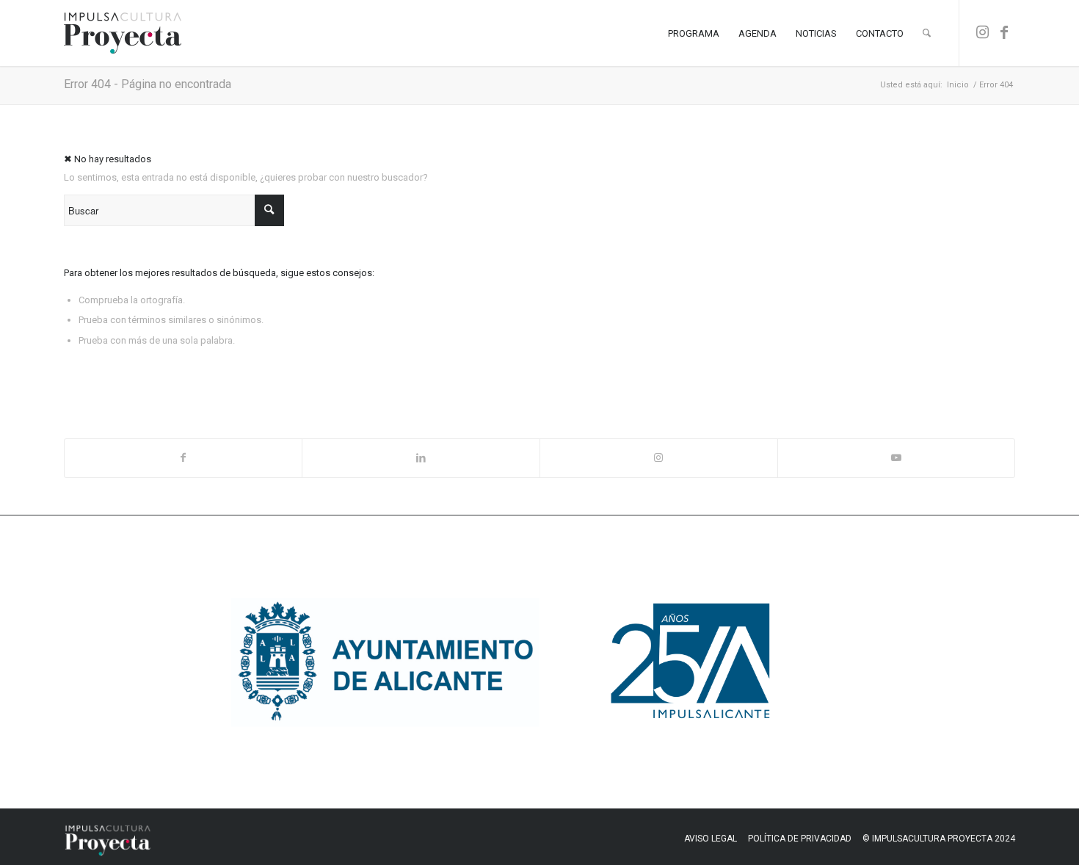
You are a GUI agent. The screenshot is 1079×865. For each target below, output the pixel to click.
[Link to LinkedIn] (421, 458)
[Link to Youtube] (896, 458)
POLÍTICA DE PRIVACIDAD (799, 838)
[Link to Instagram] (982, 32)
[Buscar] (926, 33)
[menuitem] (693, 33)
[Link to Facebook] (1004, 32)
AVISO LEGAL (710, 838)
